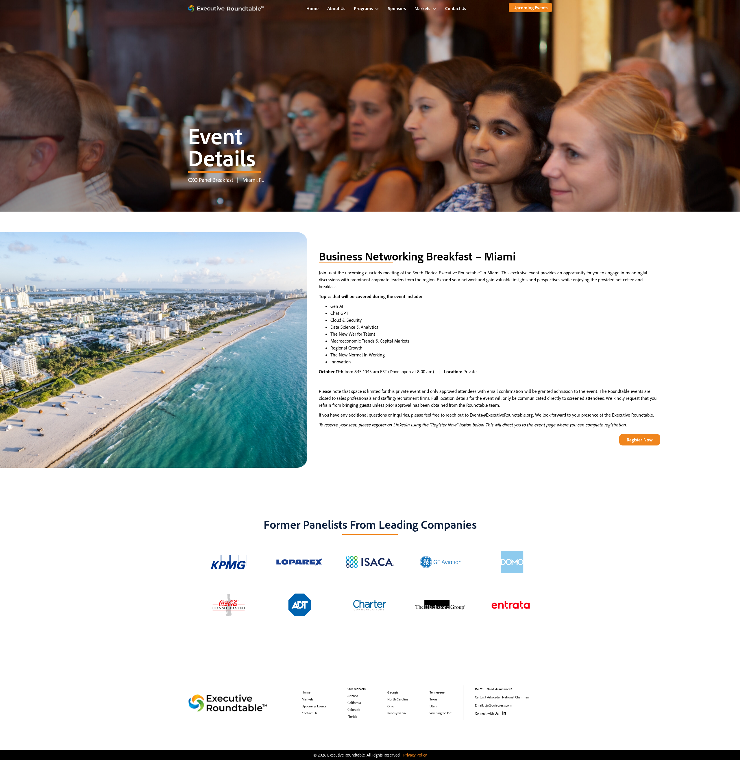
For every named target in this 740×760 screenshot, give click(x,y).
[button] (530, 7)
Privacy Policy (415, 755)
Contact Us (455, 8)
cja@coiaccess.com (498, 705)
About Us (336, 8)
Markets (422, 8)
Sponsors (397, 8)
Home (312, 8)
